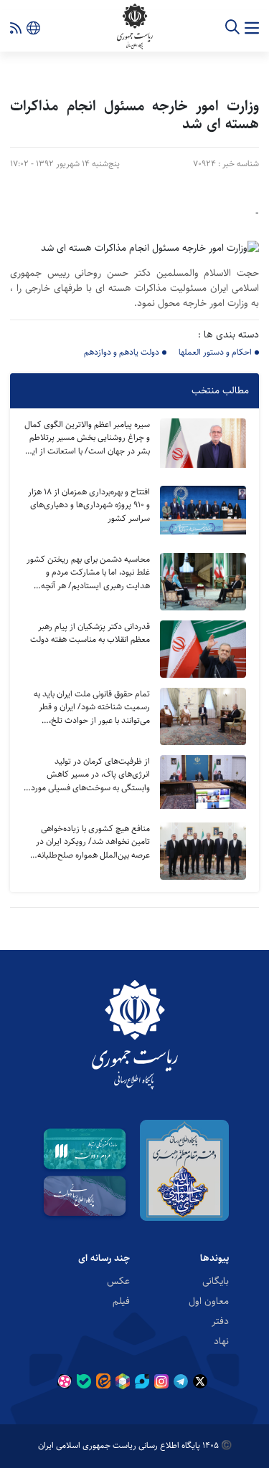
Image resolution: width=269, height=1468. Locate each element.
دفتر (220, 1320)
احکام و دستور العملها (215, 352)
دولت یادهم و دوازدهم (121, 352)
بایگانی (215, 1280)
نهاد (221, 1340)
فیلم (121, 1300)
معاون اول (209, 1300)
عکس (118, 1280)
